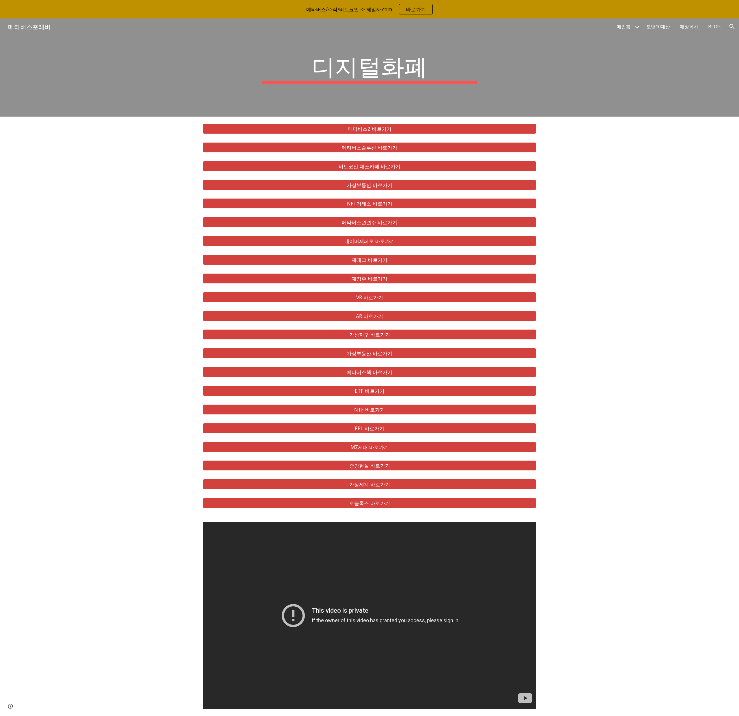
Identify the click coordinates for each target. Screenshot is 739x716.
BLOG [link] (714, 26)
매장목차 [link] (689, 26)
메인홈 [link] (623, 26)
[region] (369, 9)
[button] (732, 26)
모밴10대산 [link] (658, 26)
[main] (369, 67)
